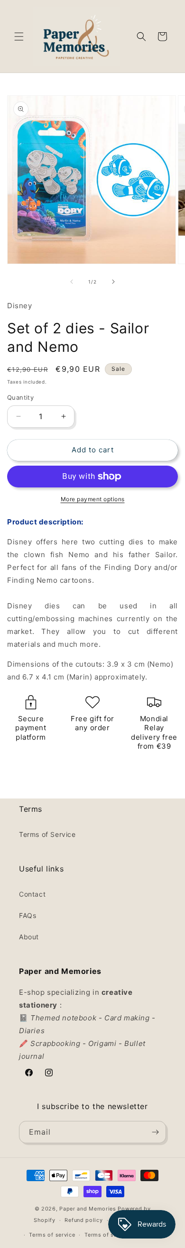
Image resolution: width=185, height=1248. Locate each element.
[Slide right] (113, 281)
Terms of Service (47, 834)
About (29, 937)
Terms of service (52, 1234)
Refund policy (83, 1220)
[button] (19, 36)
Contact (32, 894)
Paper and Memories (87, 1208)
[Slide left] (71, 281)
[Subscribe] (155, 1132)
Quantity (20, 397)
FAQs (27, 915)
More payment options (93, 499)
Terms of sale (103, 1234)
